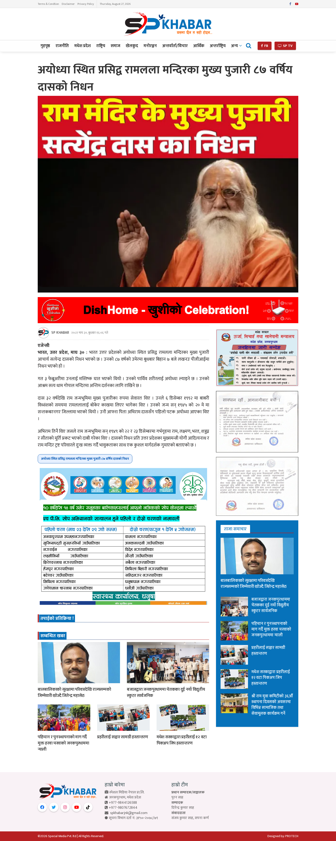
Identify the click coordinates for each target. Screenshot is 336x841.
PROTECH (291, 836)
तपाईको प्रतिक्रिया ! (57, 618)
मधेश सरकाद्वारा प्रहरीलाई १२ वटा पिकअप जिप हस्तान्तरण (182, 740)
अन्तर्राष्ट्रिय (218, 45)
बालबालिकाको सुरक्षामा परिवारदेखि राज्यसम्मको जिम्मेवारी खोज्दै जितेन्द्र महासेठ (74, 692)
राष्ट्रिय (100, 45)
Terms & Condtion (48, 4)
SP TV (287, 46)
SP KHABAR (60, 333)
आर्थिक (198, 45)
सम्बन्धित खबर (52, 636)
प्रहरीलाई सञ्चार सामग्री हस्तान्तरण (122, 737)
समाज (115, 45)
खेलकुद (132, 45)
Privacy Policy (85, 4)
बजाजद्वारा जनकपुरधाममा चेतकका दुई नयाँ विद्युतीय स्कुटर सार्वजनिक (166, 692)
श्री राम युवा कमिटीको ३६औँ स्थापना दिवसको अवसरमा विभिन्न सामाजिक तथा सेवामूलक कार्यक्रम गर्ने (272, 705)
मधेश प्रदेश (82, 45)
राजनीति (62, 45)
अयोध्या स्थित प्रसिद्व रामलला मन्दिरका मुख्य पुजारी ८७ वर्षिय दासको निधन (85, 458)
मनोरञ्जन (150, 45)
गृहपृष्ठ (45, 45)
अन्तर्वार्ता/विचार (175, 45)
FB (265, 46)
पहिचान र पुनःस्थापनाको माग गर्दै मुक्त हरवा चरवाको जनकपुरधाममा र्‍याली (63, 743)
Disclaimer (68, 4)
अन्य (234, 45)
